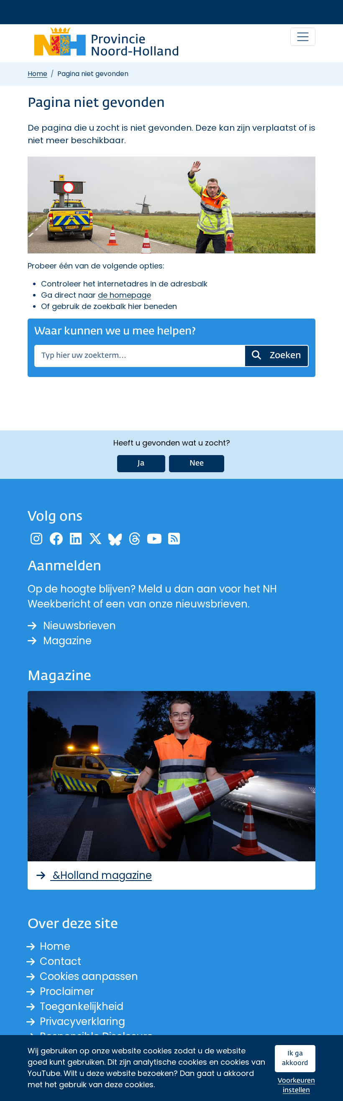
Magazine (67, 641)
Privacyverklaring (82, 1021)
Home (37, 73)
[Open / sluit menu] (302, 37)
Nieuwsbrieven (79, 626)
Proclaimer (67, 991)
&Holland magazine (101, 875)
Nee (196, 463)
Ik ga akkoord (295, 1058)
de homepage (124, 295)
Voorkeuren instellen (296, 1086)
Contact (60, 961)
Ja (141, 463)
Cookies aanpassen (89, 976)
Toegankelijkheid (81, 1006)
